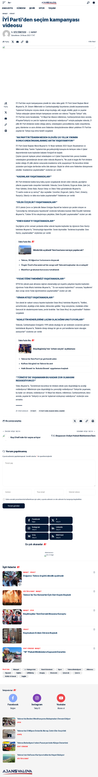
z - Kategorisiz (30, 669)
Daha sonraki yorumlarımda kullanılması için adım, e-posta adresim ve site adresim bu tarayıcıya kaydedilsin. (44, 499)
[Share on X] (13, 42)
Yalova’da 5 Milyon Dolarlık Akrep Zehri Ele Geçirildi (41, 731)
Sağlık (24, 676)
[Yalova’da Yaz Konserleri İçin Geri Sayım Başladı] (12, 597)
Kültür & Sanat (29, 591)
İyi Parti (33, 411)
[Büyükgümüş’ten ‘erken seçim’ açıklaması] (25, 349)
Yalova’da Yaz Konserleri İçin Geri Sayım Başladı (47, 595)
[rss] (61, 536)
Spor (32, 610)
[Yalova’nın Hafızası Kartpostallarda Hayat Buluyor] (9, 758)
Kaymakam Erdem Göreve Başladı (40, 633)
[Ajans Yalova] (49, 2)
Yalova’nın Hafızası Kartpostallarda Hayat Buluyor (41, 755)
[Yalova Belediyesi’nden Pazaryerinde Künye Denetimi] (9, 746)
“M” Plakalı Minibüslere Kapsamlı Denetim (44, 652)
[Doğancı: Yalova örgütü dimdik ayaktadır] (12, 578)
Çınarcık (66, 673)
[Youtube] (61, 702)
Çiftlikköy (30, 673)
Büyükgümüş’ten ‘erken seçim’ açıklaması (54, 349)
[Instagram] (37, 528)
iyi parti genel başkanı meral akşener (52, 411)
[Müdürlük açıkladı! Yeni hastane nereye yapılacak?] (25, 250)
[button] (5, 2)
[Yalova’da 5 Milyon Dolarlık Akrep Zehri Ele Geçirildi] (9, 734)
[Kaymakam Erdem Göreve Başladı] (12, 635)
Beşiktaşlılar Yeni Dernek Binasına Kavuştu (44, 614)
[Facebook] (37, 520)
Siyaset (12, 13)
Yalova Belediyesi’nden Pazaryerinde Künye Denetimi (42, 743)
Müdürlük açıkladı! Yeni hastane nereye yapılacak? (58, 250)
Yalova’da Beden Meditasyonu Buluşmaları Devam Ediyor (44, 718)
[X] (61, 520)
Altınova (90, 669)
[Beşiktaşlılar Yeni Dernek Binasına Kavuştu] (12, 616)
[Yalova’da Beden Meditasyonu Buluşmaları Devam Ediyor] (9, 722)
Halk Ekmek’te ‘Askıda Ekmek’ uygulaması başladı (44, 368)
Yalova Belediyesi (74, 669)
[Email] (17, 42)
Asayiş (42, 673)
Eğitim (18, 673)
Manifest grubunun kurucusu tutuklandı (40, 269)
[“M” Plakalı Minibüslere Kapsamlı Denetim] (12, 654)
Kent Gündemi (28, 648)
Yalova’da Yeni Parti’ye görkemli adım (39, 359)
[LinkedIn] (61, 528)
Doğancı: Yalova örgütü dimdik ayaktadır (43, 576)
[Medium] (37, 536)
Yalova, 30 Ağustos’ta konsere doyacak (40, 260)
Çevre (77, 673)
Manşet (5, 13)
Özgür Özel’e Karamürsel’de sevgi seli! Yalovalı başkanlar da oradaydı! (54, 265)
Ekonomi (53, 673)
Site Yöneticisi (20, 32)
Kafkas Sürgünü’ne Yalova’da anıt (37, 363)
